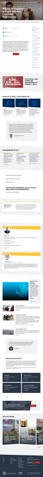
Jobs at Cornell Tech (21, 464)
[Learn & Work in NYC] (8, 331)
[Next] (31, 301)
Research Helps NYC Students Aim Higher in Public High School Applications (10, 438)
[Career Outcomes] (8, 308)
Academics (13, 2)
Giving (11, 462)
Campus (30, 2)
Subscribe (37, 462)
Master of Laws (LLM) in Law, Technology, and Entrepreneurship (36, 65)
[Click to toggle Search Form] (41, 2)
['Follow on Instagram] (33, 465)
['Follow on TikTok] (36, 465)
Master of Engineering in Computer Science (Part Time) (36, 40)
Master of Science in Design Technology (36, 63)
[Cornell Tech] (10, 473)
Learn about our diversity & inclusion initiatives (24, 324)
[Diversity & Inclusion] (8, 317)
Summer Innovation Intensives (35, 28)
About (3, 459)
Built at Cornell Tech (13, 459)
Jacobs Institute (34, 2)
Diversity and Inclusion (21, 461)
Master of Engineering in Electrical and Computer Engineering (35, 51)
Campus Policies (20, 460)
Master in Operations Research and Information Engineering (35, 60)
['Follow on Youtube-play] (30, 465)
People (27, 2)
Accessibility (20, 459)
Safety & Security (20, 466)
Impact (21, 2)
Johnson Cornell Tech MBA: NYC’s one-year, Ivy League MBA (36, 33)
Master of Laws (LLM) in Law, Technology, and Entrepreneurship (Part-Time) (36, 36)
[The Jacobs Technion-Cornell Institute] (20, 473)
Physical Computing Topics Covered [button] (13, 178)
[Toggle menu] (40, 30)
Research (24, 2)
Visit (39, 2)
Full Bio (5, 248)
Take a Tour (33, 405)
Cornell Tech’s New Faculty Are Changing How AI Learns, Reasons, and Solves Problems (27, 437)
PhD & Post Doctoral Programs (35, 67)
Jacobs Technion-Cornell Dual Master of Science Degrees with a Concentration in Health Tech (36, 44)
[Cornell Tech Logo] (4, 3)
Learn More (17, 310)
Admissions (17, 2)
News (3, 461)
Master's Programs (34, 30)
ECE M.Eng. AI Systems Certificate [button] (12, 192)
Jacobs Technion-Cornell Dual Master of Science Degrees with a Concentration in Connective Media (36, 48)
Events (3, 460)
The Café (11, 463)
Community (24, 421)
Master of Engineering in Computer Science (35, 58)
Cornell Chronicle (8, 421)
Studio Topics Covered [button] (10, 182)
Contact (11, 461)
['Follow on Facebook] (27, 465)
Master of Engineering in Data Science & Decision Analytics (36, 38)
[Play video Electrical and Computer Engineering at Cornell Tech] (13, 82)
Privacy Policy (20, 465)
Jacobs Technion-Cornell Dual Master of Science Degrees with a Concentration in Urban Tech (36, 54)
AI (22, 422)
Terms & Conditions (21, 467)
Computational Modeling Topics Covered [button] (14, 175)
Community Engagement (13, 460)
